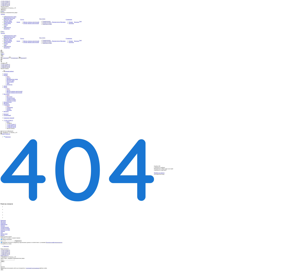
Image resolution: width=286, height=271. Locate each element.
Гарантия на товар (5, 229)
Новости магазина (7, 239)
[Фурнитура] (10, 27)
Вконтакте (8, 136)
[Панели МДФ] (10, 22)
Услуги (8, 90)
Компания (3, 220)
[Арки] (10, 24)
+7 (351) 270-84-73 (5, 1)
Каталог (9, 78)
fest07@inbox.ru (6, 133)
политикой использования (32, 268)
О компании (10, 107)
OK (2, 269)
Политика (3, 223)
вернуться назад (160, 174)
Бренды (2, 235)
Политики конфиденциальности (54, 242)
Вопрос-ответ (4, 234)
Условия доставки (5, 228)
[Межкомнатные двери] (10, 16)
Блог (2, 232)
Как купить (9, 96)
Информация (4, 224)
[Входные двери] (10, 19)
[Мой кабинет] (1, 51)
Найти (2, 261)
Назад (8, 76)
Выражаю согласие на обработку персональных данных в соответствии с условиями (32, 242)
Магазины (3, 221)
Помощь (3, 225)
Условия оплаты (5, 227)
